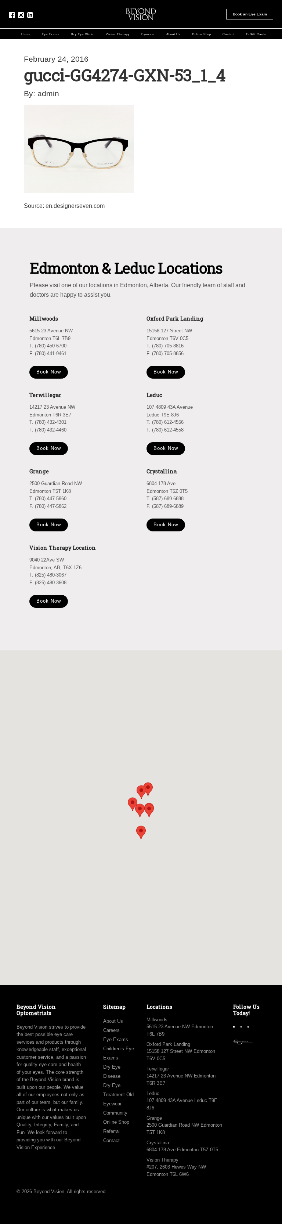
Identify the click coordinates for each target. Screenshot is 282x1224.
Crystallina (158, 1142)
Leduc (153, 1093)
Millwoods (157, 1019)
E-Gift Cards (256, 34)
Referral (111, 1131)
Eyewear (148, 34)
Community (115, 1113)
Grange (154, 1118)
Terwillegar (158, 1069)
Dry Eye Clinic (82, 34)
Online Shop (201, 34)
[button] (149, 810)
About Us (173, 34)
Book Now (48, 372)
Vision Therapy (118, 34)
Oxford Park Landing (168, 1044)
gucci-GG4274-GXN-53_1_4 (124, 75)
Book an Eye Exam (250, 14)
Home (25, 34)
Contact (229, 34)
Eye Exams (50, 34)
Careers (111, 1030)
